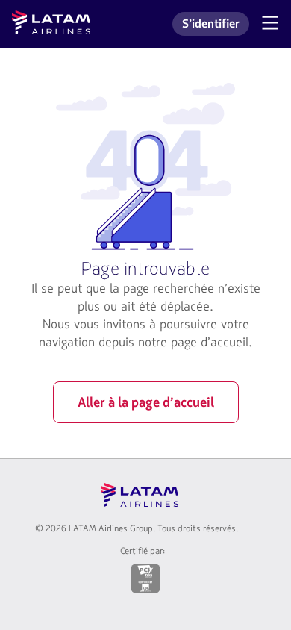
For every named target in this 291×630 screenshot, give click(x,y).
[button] (270, 24)
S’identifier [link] (215, 26)
